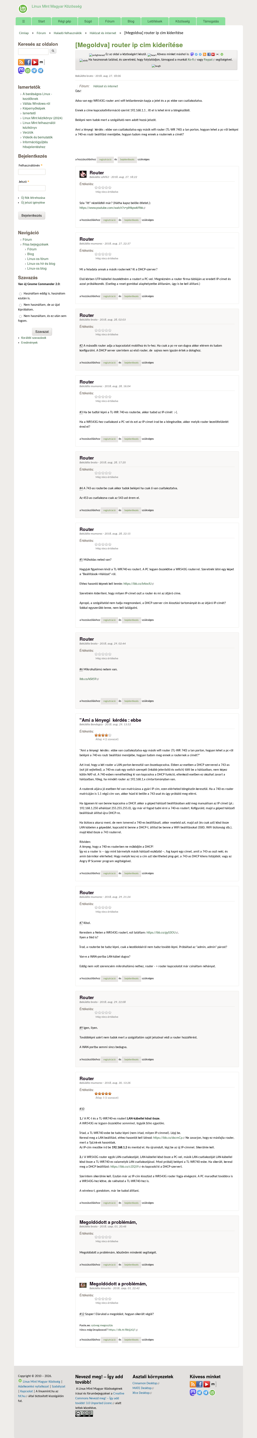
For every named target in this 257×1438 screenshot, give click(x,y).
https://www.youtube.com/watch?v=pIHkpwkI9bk (112, 208)
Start (41, 21)
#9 (81, 1028)
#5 (81, 559)
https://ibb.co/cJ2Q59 (125, 1166)
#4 (81, 488)
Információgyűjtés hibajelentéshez (35, 144)
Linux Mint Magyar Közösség (57, 6)
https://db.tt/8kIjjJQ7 (123, 1329)
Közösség (182, 21)
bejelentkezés (127, 159)
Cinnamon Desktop (146, 1383)
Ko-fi (192, 59)
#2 (81, 345)
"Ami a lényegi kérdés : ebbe (110, 720)
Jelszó (24, 182)
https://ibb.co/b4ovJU (138, 584)
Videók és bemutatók (38, 137)
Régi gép (64, 21)
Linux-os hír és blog (41, 263)
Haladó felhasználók (68, 33)
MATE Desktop (143, 1388)
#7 (81, 923)
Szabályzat (58, 1386)
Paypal (209, 59)
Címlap (24, 33)
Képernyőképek (34, 108)
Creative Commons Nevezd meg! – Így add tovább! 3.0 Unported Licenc (99, 1398)
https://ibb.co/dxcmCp (169, 1138)
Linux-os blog (37, 268)
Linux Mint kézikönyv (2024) (42, 118)
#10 (82, 1109)
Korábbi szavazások (33, 338)
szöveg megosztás (102, 1325)
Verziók (28, 132)
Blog (131, 21)
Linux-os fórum (37, 258)
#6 (81, 669)
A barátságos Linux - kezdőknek (37, 96)
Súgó (88, 21)
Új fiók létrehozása (33, 198)
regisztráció (105, 159)
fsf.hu (23, 1396)
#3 (81, 412)
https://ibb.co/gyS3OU (162, 932)
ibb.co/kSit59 (89, 679)
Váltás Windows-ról (36, 103)
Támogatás (211, 21)
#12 (82, 1314)
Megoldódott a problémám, (108, 1222)
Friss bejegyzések (35, 244)
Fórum (109, 21)
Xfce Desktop (142, 1393)
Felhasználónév (31, 165)
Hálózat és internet (103, 33)
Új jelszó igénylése (33, 202)
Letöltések (155, 21)
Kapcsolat (26, 1391)
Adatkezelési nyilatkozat (33, 1386)
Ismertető (29, 113)
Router (97, 172)
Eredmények (29, 342)
